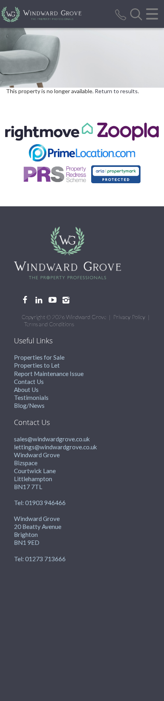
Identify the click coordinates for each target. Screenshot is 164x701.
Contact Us (29, 381)
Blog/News (29, 405)
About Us (26, 389)
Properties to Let (37, 365)
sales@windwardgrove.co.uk (52, 439)
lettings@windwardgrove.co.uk (55, 446)
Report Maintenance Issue (49, 373)
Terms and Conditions (49, 324)
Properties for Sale (39, 357)
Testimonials (31, 397)
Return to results (116, 91)
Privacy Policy (129, 316)
